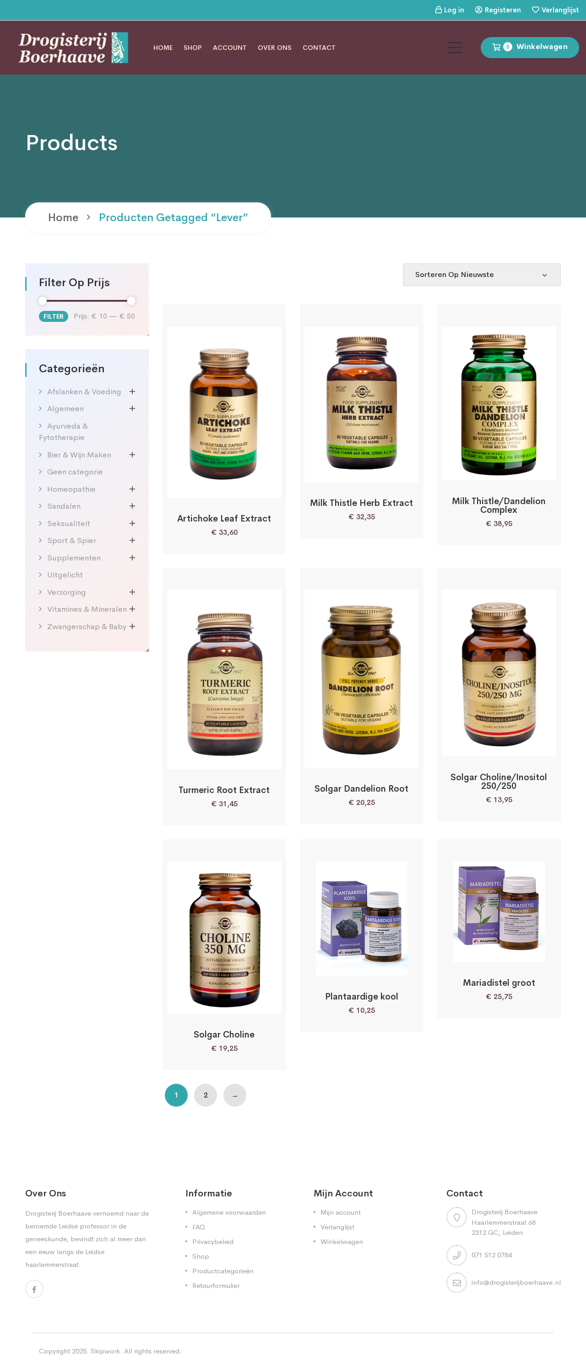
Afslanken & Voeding (84, 392)
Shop (193, 47)
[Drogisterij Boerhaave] (73, 47)
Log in (454, 9)
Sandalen (64, 506)
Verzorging (66, 592)
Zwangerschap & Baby (86, 626)
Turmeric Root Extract (224, 790)
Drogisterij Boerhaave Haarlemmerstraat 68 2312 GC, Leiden (504, 1222)
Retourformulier (215, 1285)
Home (163, 47)
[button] (200, 487)
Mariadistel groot (499, 983)
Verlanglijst (560, 9)
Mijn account (340, 1212)
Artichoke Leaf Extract (224, 518)
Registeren (503, 9)
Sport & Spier (71, 540)
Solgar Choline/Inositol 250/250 (498, 782)
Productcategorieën (223, 1270)
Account (230, 47)
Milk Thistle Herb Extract (361, 503)
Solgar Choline (224, 1034)
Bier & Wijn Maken (79, 455)
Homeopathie (71, 489)
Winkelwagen (341, 1241)
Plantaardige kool (361, 996)
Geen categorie (75, 472)
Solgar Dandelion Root (361, 788)
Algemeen (65, 408)
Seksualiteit (68, 523)
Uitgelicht (65, 575)
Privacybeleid (212, 1241)
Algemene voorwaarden (229, 1212)
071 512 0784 (492, 1254)
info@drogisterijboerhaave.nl (516, 1282)
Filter (53, 316)
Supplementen (74, 558)
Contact (319, 47)
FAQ (198, 1226)
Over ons (275, 47)
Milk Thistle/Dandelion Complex (499, 506)
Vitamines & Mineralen (87, 609)
